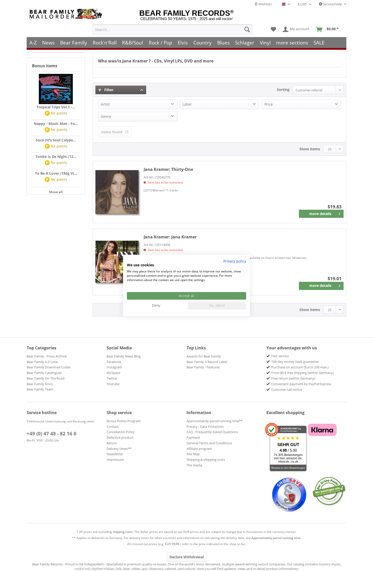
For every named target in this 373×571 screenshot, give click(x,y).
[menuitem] (172, 29)
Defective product (120, 437)
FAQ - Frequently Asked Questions (212, 432)
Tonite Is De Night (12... (56, 156)
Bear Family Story (40, 384)
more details (320, 213)
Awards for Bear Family (204, 356)
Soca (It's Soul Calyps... (56, 140)
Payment (193, 437)
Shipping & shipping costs (206, 459)
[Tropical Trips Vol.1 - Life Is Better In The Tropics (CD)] (56, 89)
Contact (112, 426)
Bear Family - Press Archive (47, 356)
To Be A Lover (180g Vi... (56, 173)
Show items (309, 148)
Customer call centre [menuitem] (286, 389)
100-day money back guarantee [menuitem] (295, 361)
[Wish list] (273, 29)
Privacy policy (234, 261)
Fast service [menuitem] (280, 356)
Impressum (115, 459)
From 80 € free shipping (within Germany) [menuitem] (302, 372)
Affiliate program (199, 448)
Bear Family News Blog (124, 356)
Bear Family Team (40, 389)
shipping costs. (123, 532)
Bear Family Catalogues (44, 372)
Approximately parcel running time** (215, 421)
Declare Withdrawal (186, 556)
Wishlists (265, 4)
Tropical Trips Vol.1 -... (56, 107)
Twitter (112, 378)
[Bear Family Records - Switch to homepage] (66, 14)
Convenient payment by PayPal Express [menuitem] (301, 384)
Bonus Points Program (124, 421)
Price (268, 104)
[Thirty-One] (117, 192)
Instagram (114, 367)
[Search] (247, 29)
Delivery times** (119, 448)
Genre (106, 116)
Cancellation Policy (121, 432)
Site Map (193, 454)
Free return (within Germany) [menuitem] (293, 378)
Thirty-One (168, 169)
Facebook (114, 362)
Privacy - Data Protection (205, 426)
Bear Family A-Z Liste (42, 362)
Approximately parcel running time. (276, 538)
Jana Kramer (170, 237)
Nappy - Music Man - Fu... (56, 123)
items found (112, 131)
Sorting (283, 89)
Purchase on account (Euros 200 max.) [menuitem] (300, 367)
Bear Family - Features (203, 367)
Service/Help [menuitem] (332, 4)
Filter (108, 89)
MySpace (113, 372)
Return (112, 443)
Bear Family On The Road (45, 378)
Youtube (113, 384)
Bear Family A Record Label (207, 362)
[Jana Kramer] (117, 262)
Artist (105, 104)
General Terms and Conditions (209, 443)
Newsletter (115, 454)
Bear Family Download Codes (49, 367)
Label (187, 104)
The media (194, 465)
